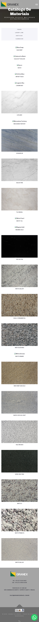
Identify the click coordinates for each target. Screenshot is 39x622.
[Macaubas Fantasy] (19, 125)
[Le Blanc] (19, 105)
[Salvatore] (19, 173)
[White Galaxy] (19, 279)
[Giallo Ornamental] (19, 309)
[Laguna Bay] (19, 86)
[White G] (19, 494)
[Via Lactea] (19, 250)
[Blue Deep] (19, 51)
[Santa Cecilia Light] (19, 406)
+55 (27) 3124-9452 (20, 580)
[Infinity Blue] (19, 77)
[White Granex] (19, 357)
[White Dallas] (19, 553)
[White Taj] (19, 222)
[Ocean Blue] (19, 144)
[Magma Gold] (19, 231)
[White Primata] (19, 523)
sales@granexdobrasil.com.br (19, 595)
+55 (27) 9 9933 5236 (21, 582)
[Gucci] (19, 69)
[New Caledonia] (19, 338)
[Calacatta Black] (19, 60)
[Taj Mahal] (19, 203)
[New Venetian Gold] (19, 376)
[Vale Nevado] (19, 435)
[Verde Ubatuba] (19, 465)
